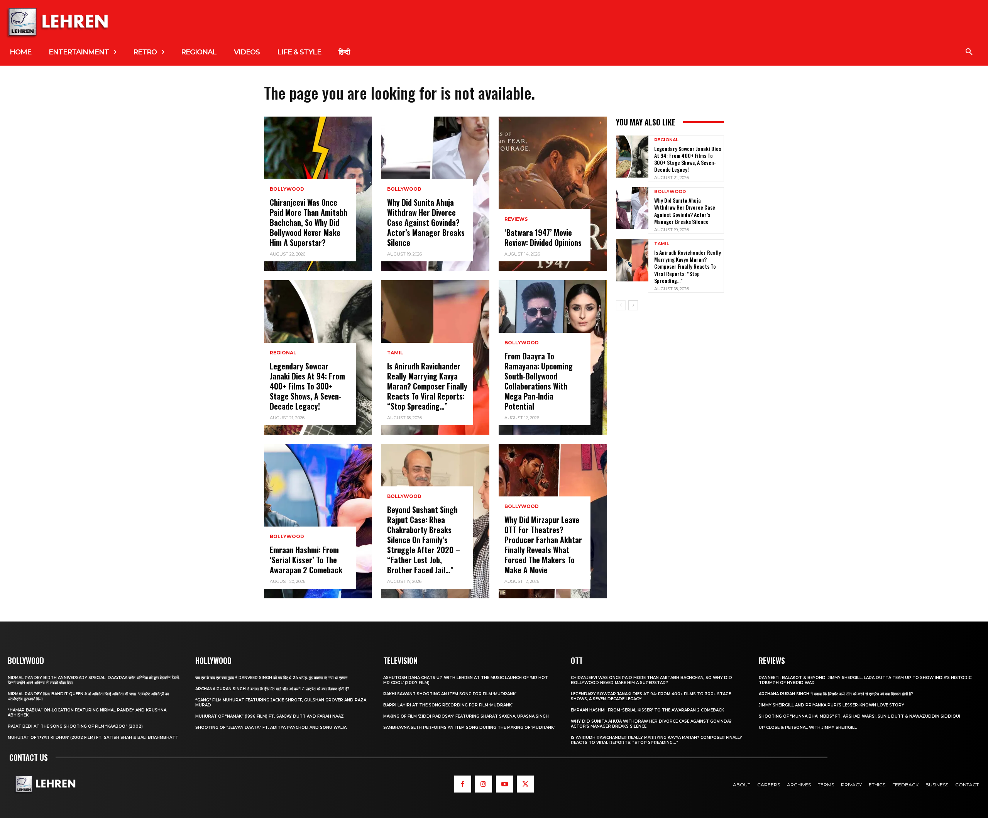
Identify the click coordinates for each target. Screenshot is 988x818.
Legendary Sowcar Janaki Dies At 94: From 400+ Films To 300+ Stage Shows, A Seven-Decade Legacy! (307, 386)
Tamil (395, 353)
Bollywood (287, 189)
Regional (283, 353)
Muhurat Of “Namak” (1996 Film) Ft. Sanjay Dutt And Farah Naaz (269, 716)
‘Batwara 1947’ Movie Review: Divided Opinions (543, 237)
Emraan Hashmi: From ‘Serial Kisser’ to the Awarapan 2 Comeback (306, 560)
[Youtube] (504, 784)
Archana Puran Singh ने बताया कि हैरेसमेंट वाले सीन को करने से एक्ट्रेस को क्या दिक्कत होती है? (272, 688)
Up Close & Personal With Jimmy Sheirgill (808, 727)
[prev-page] (621, 305)
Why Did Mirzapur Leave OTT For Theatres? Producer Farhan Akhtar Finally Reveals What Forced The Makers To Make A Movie (543, 545)
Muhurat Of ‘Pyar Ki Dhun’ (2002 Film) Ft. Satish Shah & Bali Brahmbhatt (93, 737)
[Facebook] (462, 784)
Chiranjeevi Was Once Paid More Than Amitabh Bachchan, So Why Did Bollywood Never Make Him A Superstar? (308, 222)
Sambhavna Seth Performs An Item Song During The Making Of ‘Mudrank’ (469, 727)
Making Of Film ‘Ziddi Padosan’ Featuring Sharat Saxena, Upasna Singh (466, 716)
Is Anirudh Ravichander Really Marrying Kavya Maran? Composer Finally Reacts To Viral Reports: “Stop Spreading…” (427, 386)
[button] (969, 52)
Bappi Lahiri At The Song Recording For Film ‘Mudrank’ (448, 705)
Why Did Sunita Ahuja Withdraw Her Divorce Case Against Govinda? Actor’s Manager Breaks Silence (426, 222)
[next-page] (633, 305)
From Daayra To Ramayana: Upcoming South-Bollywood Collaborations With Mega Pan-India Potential (538, 381)
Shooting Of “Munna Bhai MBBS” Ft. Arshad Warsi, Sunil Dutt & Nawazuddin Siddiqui (859, 716)
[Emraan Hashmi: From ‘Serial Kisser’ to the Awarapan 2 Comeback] (318, 521)
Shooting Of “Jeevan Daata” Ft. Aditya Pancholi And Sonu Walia (271, 727)
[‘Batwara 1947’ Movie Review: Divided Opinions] (553, 194)
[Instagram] (483, 784)
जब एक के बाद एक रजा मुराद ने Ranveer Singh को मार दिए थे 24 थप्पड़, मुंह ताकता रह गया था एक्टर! (271, 677)
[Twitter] (525, 784)
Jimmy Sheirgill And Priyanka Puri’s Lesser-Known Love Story (831, 705)
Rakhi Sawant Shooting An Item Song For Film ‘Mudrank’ (449, 693)
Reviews (516, 219)
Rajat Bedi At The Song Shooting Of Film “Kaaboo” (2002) (75, 726)
